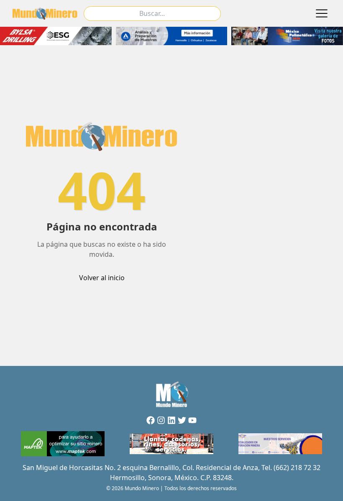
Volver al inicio (102, 277)
